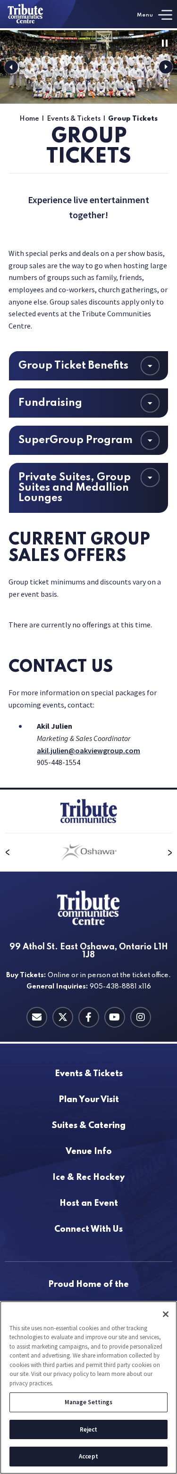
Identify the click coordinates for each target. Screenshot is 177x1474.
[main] (88, 409)
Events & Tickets (74, 118)
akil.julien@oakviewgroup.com (88, 750)
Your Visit (89, 1100)
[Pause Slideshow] (164, 43)
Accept (88, 1456)
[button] (11, 66)
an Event (88, 1204)
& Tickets (89, 1074)
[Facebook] (88, 1017)
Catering (89, 1126)
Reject (89, 1429)
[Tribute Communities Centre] (38, 14)
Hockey (88, 1178)
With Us (88, 1230)
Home (29, 118)
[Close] (165, 1314)
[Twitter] (62, 1017)
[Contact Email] (36, 1017)
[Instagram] (140, 1017)
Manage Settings (89, 1402)
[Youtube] (114, 1017)
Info (89, 1152)
